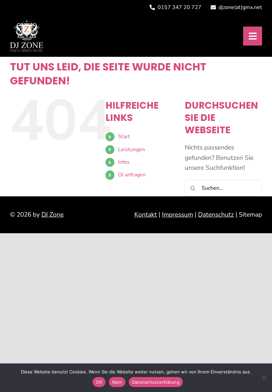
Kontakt (145, 214)
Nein (117, 382)
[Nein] (263, 377)
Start (124, 136)
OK (99, 382)
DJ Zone (52, 214)
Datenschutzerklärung (155, 382)
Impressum (177, 214)
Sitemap (250, 214)
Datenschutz (216, 214)
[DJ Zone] (26, 23)
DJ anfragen (132, 174)
